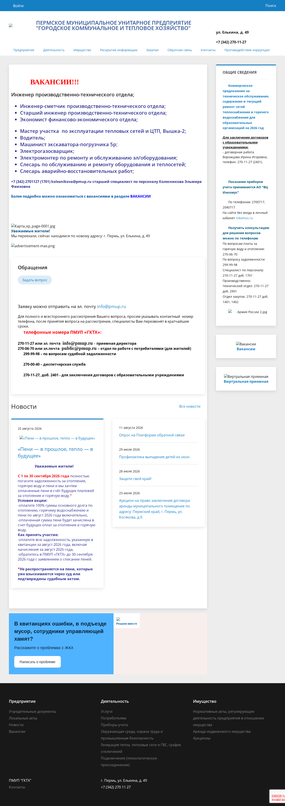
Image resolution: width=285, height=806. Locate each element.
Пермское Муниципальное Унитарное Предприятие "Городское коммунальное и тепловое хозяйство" (113, 25)
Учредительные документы (32, 711)
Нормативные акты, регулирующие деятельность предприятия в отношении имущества (228, 718)
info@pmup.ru (111, 306)
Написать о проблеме (37, 662)
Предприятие (23, 50)
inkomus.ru (244, 218)
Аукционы (201, 738)
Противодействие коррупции (247, 50)
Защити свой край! (135, 478)
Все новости (189, 406)
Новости (16, 724)
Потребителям (113, 718)
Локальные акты (23, 718)
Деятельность (54, 50)
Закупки (152, 50)
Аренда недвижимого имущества (222, 731)
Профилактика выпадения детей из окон (154, 456)
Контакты (208, 50)
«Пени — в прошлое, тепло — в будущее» (55, 452)
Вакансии (17, 731)
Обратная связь (179, 50)
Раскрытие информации (118, 50)
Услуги (106, 711)
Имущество (82, 50)
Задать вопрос (34, 279)
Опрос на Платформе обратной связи (152, 435)
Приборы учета (114, 724)
